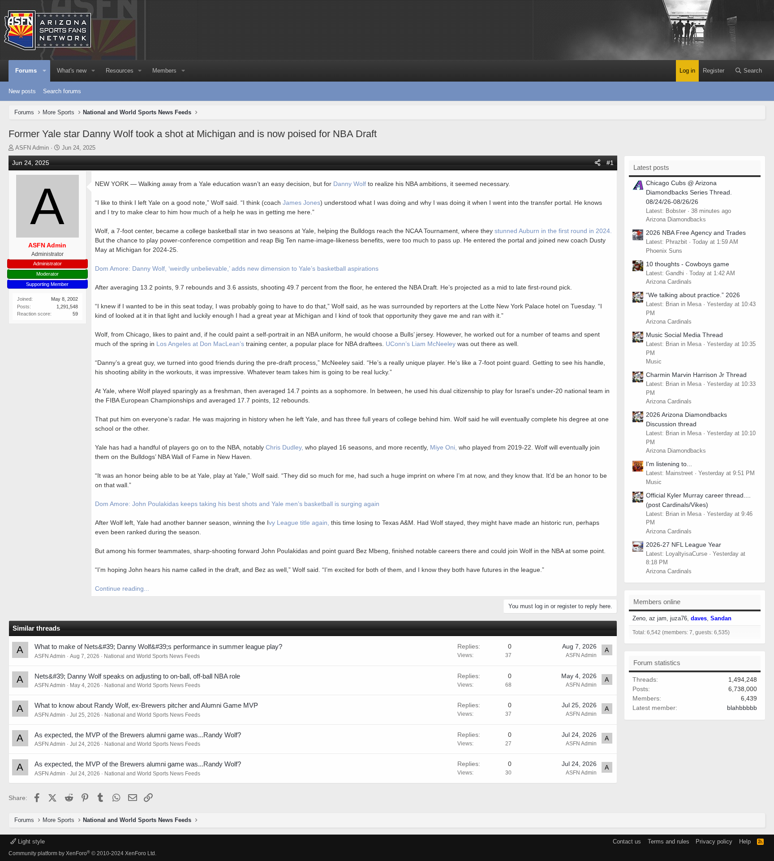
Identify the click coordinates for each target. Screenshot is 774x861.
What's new (71, 70)
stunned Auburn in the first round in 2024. (553, 230)
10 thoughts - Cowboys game (687, 264)
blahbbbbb (742, 707)
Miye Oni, (444, 447)
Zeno (638, 618)
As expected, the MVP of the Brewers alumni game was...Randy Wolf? (137, 735)
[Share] (597, 163)
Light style (30, 841)
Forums (26, 70)
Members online (656, 602)
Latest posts (651, 167)
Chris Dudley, (283, 447)
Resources (119, 70)
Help (745, 841)
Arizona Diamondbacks (676, 219)
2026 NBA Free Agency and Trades (696, 232)
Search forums (62, 91)
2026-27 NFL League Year (683, 544)
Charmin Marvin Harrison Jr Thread (696, 374)
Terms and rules (668, 841)
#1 (610, 162)
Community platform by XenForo (82, 853)
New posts (22, 91)
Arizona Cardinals (669, 281)
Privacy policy (714, 841)
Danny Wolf (349, 183)
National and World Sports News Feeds (152, 656)
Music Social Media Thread (684, 334)
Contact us (627, 841)
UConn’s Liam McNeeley (421, 343)
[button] (45, 71)
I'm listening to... (669, 463)
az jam (657, 618)
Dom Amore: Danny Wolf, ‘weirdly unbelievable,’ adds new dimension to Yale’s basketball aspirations (236, 268)
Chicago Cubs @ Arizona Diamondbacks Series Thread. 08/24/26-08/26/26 (689, 192)
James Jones (300, 202)
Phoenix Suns (664, 250)
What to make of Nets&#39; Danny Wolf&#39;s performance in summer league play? (158, 646)
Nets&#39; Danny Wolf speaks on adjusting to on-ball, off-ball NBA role (137, 676)
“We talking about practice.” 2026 (693, 295)
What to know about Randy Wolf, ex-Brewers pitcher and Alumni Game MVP (146, 705)
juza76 (678, 618)
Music (654, 361)
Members (164, 70)
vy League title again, (299, 522)
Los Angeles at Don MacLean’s (200, 343)
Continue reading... (122, 588)
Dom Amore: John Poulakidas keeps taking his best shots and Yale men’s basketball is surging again (237, 503)
